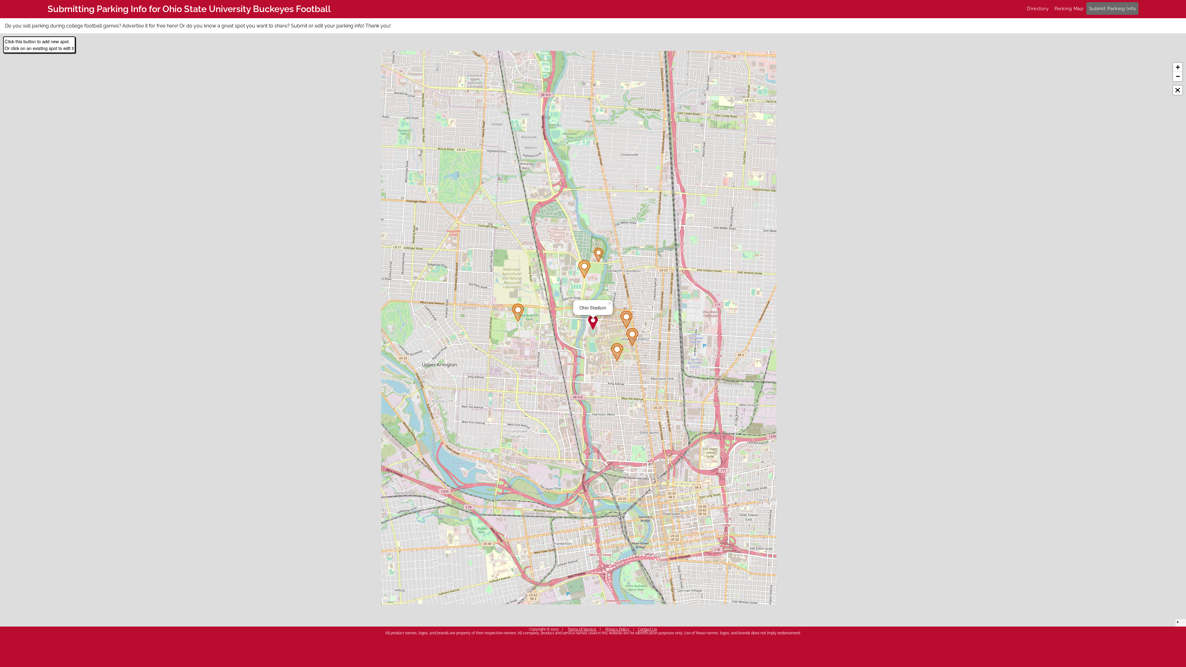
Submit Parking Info (1112, 8)
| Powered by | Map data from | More (1180, 623)
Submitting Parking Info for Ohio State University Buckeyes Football (189, 8)
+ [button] (1178, 67)
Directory (1038, 8)
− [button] (1178, 76)
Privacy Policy (617, 629)
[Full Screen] (1177, 90)
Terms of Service (582, 629)
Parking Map (1069, 8)
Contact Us (647, 629)
